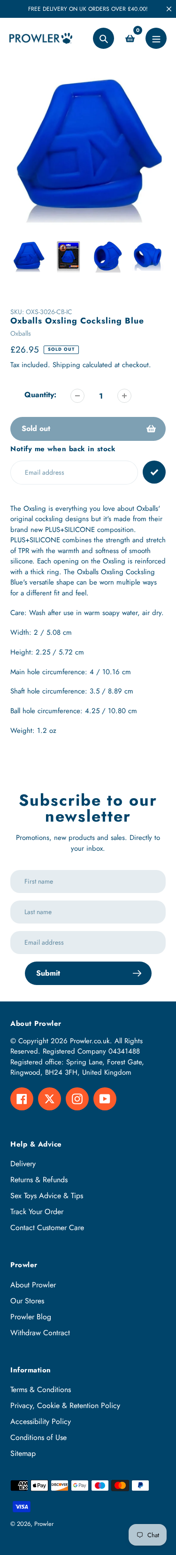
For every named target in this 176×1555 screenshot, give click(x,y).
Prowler (44, 1523)
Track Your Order (36, 1211)
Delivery (23, 1163)
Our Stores (27, 1300)
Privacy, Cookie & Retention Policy (65, 1405)
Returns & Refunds (39, 1179)
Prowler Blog (30, 1316)
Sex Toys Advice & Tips (46, 1195)
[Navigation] (156, 38)
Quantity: (40, 394)
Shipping (66, 365)
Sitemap (23, 1453)
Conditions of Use (38, 1437)
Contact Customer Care (47, 1227)
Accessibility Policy (40, 1421)
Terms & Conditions (40, 1389)
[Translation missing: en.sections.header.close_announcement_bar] (169, 9)
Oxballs (20, 333)
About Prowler (33, 1284)
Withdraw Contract (40, 1332)
